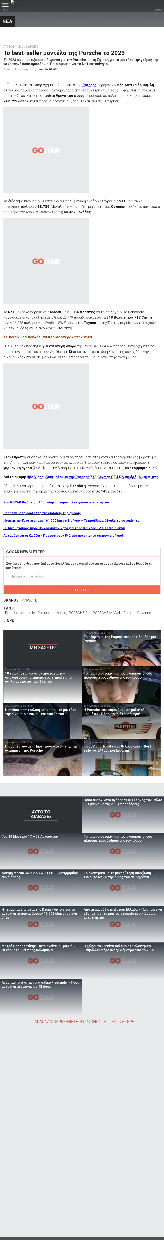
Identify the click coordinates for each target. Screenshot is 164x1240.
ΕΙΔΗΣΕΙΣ (32, 47)
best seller (28, 613)
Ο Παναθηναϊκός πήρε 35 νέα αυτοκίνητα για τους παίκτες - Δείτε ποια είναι (64, 528)
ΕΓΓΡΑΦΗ (82, 589)
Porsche (89, 85)
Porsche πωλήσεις (52, 613)
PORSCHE (29, 600)
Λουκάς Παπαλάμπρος (19, 69)
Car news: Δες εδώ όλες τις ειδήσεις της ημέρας (42, 513)
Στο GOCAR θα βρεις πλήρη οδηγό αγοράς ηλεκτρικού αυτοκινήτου (56, 502)
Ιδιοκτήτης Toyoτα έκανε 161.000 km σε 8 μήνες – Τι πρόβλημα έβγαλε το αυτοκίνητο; (71, 521)
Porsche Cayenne (137, 613)
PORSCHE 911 (80, 613)
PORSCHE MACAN (107, 613)
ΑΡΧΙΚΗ (8, 47)
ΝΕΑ (8, 21)
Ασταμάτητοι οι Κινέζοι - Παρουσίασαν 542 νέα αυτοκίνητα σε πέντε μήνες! (63, 536)
